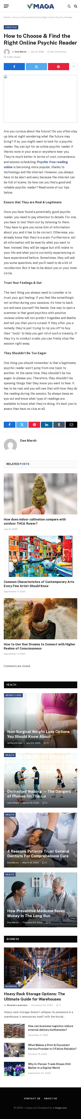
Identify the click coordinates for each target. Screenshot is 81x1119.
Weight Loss (13, 695)
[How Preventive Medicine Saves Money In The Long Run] (40, 899)
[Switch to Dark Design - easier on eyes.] (69, 6)
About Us (50, 1098)
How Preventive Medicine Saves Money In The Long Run (36, 913)
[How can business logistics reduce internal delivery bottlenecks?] (14, 1031)
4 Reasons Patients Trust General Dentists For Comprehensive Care (38, 853)
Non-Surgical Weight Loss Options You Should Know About (38, 734)
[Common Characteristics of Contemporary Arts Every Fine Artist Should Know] (40, 556)
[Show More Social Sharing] (73, 66)
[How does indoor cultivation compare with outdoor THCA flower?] (40, 493)
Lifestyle (11, 27)
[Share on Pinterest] (58, 66)
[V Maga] (40, 6)
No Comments (58, 51)
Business (11, 986)
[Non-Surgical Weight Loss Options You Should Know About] (40, 720)
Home (7, 17)
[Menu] (6, 6)
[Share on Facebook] (14, 66)
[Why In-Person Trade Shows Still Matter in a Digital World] (14, 1069)
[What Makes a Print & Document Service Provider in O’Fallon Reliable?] (14, 1050)
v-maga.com (60, 1107)
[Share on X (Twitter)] (36, 66)
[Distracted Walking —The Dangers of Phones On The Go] (40, 780)
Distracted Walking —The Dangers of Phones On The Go (39, 794)
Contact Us (32, 1098)
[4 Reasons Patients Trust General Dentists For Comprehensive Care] (40, 840)
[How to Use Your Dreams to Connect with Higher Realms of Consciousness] (40, 618)
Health (9, 755)
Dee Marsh (21, 51)
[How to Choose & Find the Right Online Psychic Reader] (40, 99)
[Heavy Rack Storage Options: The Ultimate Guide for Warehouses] (40, 968)
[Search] (75, 6)
